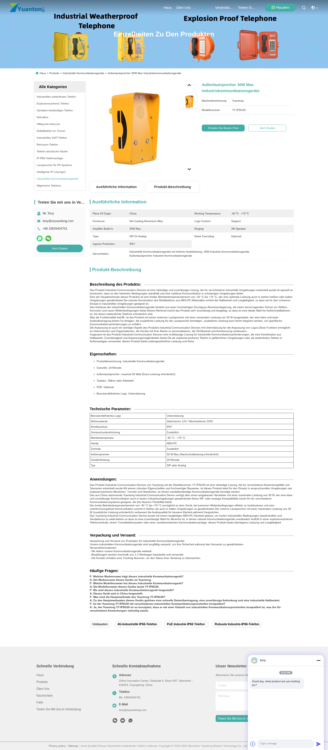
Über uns (183, 7)
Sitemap (73, 745)
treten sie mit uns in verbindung (247, 7)
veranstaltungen (224, 7)
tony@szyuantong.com (58, 221)
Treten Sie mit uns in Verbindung (58, 709)
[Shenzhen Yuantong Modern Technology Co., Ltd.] (27, 7)
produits (201, 7)
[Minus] (318, 660)
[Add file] (252, 744)
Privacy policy (57, 745)
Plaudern (282, 7)
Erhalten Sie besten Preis (223, 128)
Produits (54, 73)
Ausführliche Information (116, 187)
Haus (168, 7)
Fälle (39, 702)
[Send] (318, 744)
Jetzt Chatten (60, 248)
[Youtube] (122, 721)
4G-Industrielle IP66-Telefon (137, 624)
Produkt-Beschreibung (172, 187)
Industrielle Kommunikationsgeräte (83, 73)
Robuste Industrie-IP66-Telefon (237, 624)
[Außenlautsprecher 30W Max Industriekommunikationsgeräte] (134, 126)
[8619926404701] (130, 721)
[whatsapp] (39, 238)
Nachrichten (44, 695)
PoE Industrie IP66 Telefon (186, 624)
